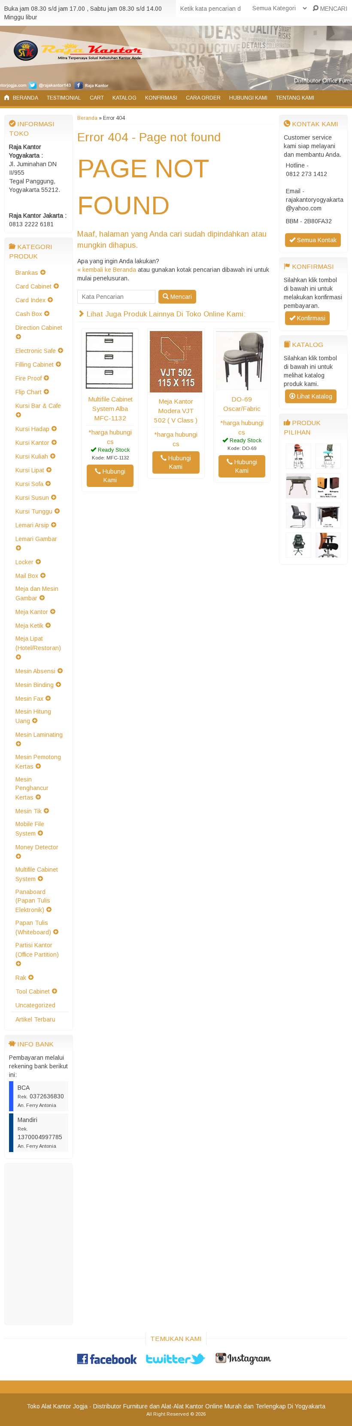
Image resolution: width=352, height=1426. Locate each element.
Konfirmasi (161, 98)
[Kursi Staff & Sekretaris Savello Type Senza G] (328, 464)
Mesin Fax (29, 698)
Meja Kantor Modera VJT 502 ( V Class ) (175, 411)
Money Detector (36, 847)
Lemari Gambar (36, 538)
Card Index (30, 300)
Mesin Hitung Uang (33, 716)
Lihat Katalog (313, 396)
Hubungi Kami (248, 98)
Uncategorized (35, 1005)
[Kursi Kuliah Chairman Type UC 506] (298, 464)
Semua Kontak (316, 240)
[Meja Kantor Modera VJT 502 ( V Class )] (176, 388)
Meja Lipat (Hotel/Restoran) (38, 643)
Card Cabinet (33, 286)
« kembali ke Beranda (106, 269)
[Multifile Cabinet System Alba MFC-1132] (110, 386)
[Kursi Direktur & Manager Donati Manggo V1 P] (298, 523)
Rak (20, 977)
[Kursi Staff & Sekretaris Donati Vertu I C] (328, 553)
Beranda (25, 98)
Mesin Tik (28, 811)
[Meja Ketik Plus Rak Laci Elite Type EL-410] (298, 494)
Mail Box (26, 575)
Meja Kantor (31, 611)
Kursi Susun (32, 497)
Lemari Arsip (32, 525)
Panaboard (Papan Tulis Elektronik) (32, 900)
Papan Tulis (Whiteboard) (33, 927)
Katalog (124, 98)
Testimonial (64, 98)
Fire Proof (28, 378)
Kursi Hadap (32, 429)
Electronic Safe (35, 350)
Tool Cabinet (32, 991)
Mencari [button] (180, 296)
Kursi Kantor (32, 442)
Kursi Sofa (29, 483)
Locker (24, 562)
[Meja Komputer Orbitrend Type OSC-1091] (328, 523)
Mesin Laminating (39, 734)
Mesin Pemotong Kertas (38, 762)
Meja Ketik (29, 625)
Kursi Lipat (29, 470)
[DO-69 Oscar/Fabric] (242, 386)
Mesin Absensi (35, 671)
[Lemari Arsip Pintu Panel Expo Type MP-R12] (328, 494)
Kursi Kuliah (31, 456)
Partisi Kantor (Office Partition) (37, 950)
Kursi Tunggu (33, 511)
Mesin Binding (34, 684)
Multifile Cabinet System (36, 874)
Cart (97, 98)
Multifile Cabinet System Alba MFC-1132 (110, 408)
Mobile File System (29, 829)
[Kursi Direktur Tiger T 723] (298, 553)
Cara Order (203, 98)
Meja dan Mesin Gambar (36, 593)
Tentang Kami (295, 98)
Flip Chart (28, 392)
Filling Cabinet (34, 364)
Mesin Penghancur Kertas (32, 788)
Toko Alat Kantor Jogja (57, 1406)
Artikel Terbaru (35, 1019)
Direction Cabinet (38, 327)
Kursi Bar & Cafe (38, 405)
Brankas (26, 272)
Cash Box (28, 313)
